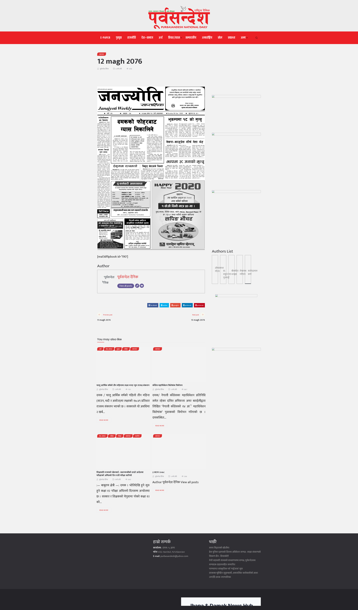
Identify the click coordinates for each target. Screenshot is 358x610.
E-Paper (105, 37)
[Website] (137, 286)
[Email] (142, 286)
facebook (153, 305)
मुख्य (118, 349)
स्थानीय (137, 436)
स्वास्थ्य (231, 37)
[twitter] (117, 365)
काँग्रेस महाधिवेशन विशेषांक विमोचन (167, 385)
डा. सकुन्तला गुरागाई (227, 274)
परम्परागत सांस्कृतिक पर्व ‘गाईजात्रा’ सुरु (226, 569)
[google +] (124, 365)
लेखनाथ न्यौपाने (243, 272)
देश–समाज (147, 37)
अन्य (243, 37)
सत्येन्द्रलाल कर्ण (252, 272)
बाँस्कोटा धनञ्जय (234, 272)
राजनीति (131, 37)
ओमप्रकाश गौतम (219, 269)
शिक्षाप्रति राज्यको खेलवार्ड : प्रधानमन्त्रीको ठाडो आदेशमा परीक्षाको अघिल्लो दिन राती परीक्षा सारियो (119, 473)
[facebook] (110, 365)
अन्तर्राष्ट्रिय (207, 37)
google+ (176, 305)
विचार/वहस (174, 37)
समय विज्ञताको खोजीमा (219, 548)
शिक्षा (119, 436)
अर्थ (161, 37)
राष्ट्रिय (126, 349)
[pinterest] (139, 365)
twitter (165, 305)
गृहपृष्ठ (119, 37)
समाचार (101, 54)
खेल (220, 37)
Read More (103, 420)
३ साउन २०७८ (158, 472)
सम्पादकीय (191, 37)
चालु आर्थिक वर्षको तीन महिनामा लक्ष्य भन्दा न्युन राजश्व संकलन (122, 385)
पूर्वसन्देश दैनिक (104, 68)
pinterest (187, 305)
